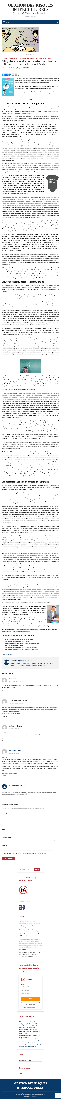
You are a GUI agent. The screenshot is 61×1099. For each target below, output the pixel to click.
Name (4, 829)
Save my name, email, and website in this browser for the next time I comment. (25, 853)
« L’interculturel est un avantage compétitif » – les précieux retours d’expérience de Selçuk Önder (30, 1024)
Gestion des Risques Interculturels (30, 7)
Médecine (41, 58)
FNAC (52, 94)
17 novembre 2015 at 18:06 (16, 703)
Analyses (4, 58)
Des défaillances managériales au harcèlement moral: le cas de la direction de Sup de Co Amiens (30, 1041)
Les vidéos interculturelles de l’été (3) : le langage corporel (21, 649)
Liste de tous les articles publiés (14, 645)
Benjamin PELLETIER (23, 68)
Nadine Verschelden (16, 750)
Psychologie (49, 58)
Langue (36, 58)
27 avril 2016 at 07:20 (14, 788)
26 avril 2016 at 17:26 (14, 753)
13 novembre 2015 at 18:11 (16, 681)
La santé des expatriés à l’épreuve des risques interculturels (22, 643)
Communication (12, 58)
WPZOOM (34, 1096)
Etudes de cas (29, 58)
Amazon (56, 94)
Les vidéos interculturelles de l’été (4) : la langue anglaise (21, 647)
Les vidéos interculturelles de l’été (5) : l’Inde (17, 641)
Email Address (7, 837)
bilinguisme (8, 654)
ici (21, 1073)
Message (5, 813)
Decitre (17, 96)
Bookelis (48, 94)
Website (4, 845)
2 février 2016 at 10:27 (14, 728)
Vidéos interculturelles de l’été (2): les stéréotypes (19, 639)
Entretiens (21, 58)
